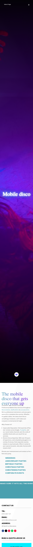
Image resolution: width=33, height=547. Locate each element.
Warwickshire (6, 410)
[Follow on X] (6, 531)
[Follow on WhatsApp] (12, 531)
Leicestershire (24, 410)
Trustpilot (23, 430)
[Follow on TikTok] (15, 531)
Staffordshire (15, 410)
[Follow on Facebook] (3, 531)
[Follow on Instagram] (9, 531)
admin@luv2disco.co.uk (9, 520)
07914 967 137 (6, 514)
